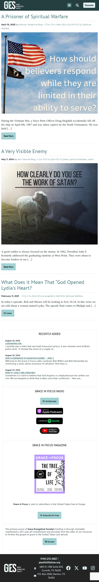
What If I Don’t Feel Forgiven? (20, 372)
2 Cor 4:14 (26, 296)
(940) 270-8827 (48, 558)
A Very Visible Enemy (24, 151)
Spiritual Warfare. (78, 159)
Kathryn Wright (27, 24)
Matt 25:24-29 (63, 24)
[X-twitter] (76, 568)
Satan (66, 159)
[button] (69, 5)
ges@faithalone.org (49, 562)
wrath (91, 159)
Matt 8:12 (60, 296)
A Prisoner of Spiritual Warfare (35, 16)
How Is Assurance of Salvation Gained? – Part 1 (29, 358)
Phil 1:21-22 (76, 24)
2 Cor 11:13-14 (43, 159)
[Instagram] (93, 568)
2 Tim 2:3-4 (49, 24)
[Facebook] (68, 568)
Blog (40, 24)
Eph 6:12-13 (56, 159)
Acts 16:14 (37, 296)
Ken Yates (23, 159)
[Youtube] (84, 568)
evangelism (49, 296)
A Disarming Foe (13, 343)
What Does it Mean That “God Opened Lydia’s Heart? (42, 285)
